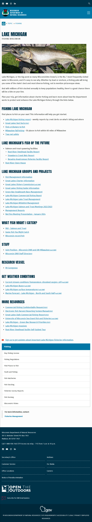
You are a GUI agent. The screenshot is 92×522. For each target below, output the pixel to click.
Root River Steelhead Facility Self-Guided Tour (25, 329)
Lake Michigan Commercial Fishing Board (23, 195)
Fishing (18, 23)
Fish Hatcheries (10, 378)
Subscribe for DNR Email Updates (18, 498)
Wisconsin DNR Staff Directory (18, 254)
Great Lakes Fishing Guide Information (22, 188)
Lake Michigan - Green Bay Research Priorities (27, 322)
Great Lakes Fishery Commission (23, 184)
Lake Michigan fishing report (18, 119)
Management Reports (15, 210)
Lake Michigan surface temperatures (25, 289)
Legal (71, 515)
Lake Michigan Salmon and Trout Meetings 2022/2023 (28, 207)
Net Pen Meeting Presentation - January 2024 (25, 214)
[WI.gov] (46, 509)
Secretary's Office (8, 457)
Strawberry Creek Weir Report (21, 155)
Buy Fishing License (11, 353)
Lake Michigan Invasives (16, 326)
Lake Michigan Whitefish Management (22, 203)
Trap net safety (12, 134)
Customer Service (8, 464)
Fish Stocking (9, 385)
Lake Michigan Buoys (18, 286)
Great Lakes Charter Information (19, 181)
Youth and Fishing (10, 372)
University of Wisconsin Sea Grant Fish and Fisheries (31, 318)
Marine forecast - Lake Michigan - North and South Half (33, 293)
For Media (50, 464)
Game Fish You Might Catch (17, 232)
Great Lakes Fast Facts (17, 123)
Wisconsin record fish (14, 236)
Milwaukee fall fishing (14, 130)
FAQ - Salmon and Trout (15, 228)
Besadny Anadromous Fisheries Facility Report (28, 159)
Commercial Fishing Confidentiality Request (26, 307)
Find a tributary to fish (15, 127)
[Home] (14, 12)
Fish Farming (9, 397)
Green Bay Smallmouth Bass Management (23, 192)
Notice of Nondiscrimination (12, 478)
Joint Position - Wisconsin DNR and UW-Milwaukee (30, 250)
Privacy (77, 515)
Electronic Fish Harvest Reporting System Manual (29, 311)
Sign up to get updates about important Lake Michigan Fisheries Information (39, 340)
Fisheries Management (14, 416)
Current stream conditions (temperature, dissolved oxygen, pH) (36, 282)
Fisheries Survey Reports (14, 391)
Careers (50, 471)
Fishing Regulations (11, 359)
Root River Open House (15, 163)
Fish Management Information (18, 177)
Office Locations (8, 471)
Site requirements (48, 515)
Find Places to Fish (11, 366)
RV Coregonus (11, 268)
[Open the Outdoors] (16, 489)
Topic (10, 23)
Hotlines (50, 457)
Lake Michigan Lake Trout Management (22, 199)
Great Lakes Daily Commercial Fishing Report (27, 315)
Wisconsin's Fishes (11, 403)
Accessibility (62, 515)
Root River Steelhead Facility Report (23, 152)
